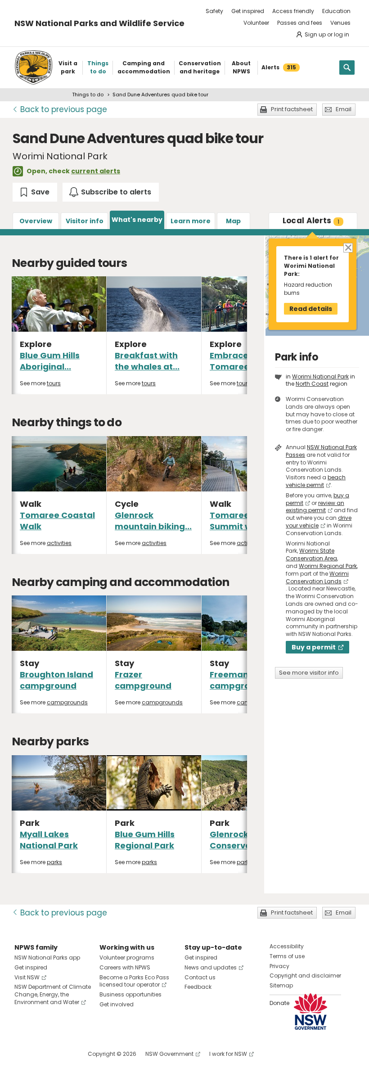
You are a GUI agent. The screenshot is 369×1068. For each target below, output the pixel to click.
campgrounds (67, 702)
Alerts (311, 220)
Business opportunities (130, 994)
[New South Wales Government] (310, 1011)
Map (233, 220)
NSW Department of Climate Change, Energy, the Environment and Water (52, 994)
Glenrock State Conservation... (242, 840)
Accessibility (287, 946)
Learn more (191, 220)
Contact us (200, 977)
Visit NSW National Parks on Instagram (42, 1053)
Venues (340, 23)
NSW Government (169, 1054)
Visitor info (85, 220)
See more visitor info (309, 672)
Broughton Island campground (56, 680)
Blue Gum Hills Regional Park (145, 840)
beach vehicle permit (316, 481)
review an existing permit (315, 506)
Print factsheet (292, 109)
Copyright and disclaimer (305, 975)
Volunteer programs (126, 957)
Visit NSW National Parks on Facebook (22, 1053)
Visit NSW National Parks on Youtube (61, 1053)
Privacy (279, 966)
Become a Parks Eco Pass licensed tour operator (134, 981)
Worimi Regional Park (328, 566)
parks (54, 862)
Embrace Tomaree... (233, 361)
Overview (35, 220)
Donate (279, 1003)
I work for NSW (228, 1054)
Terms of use (287, 956)
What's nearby (137, 219)
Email (343, 109)
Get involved (116, 1004)
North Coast (312, 384)
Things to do (88, 94)
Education (336, 11)
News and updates (210, 967)
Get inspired (247, 11)
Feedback (198, 987)
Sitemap (281, 985)
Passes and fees (299, 23)
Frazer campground (143, 680)
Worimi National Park (320, 376)
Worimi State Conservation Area (311, 554)
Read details (310, 308)
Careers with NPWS (124, 967)
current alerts (95, 171)
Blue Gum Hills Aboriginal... (50, 361)
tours (54, 383)
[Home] (33, 67)
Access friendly (293, 11)
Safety (214, 11)
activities (59, 543)
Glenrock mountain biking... (153, 520)
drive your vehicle (318, 521)
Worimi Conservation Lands (317, 577)
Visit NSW (27, 977)
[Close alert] (347, 247)
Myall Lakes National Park (49, 840)
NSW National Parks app (47, 957)
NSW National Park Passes (321, 451)
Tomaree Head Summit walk (242, 520)
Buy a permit (314, 647)
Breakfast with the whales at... (147, 361)
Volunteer (256, 23)
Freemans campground (238, 680)
